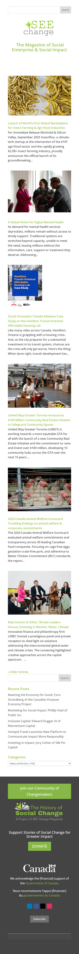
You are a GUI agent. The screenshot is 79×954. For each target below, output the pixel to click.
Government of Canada (42, 883)
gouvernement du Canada (41, 895)
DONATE (39, 846)
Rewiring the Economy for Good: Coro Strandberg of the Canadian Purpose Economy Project (34, 699)
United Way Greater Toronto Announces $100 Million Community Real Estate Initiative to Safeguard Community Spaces (39, 420)
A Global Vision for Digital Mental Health (36, 222)
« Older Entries (18, 672)
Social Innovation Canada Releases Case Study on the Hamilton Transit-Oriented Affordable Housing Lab (35, 321)
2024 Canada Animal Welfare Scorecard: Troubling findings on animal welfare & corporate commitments (35, 523)
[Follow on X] (42, 906)
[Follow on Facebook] (36, 906)
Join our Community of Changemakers (39, 791)
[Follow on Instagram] (49, 906)
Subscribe (39, 919)
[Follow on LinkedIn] (29, 906)
